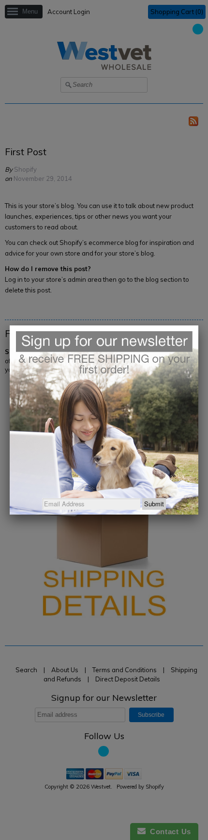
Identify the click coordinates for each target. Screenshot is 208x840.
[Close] (198, 325)
